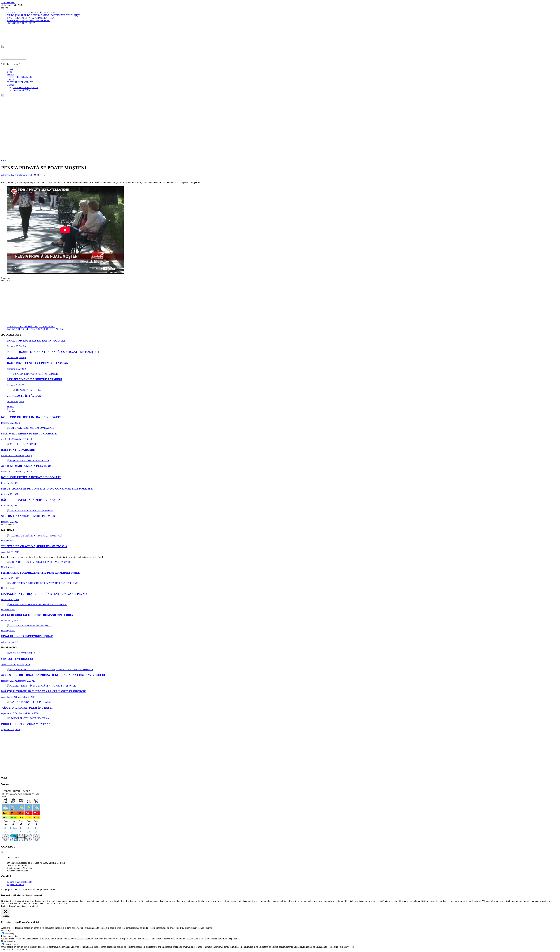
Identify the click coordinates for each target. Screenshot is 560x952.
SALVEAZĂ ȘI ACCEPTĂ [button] (14, 949)
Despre (10, 74)
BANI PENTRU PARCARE (18, 449)
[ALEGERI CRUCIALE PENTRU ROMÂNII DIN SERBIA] (37, 604)
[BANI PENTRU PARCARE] (22, 444)
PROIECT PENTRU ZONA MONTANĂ (26, 723)
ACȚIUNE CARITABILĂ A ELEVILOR (26, 466)
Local (9, 71)
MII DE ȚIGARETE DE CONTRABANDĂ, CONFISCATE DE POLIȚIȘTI (43, 15)
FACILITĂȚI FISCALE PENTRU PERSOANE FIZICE (35, 329)
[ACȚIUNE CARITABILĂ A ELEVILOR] (28, 460)
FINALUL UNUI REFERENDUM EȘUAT (27, 636)
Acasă (10, 69)
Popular (10, 406)
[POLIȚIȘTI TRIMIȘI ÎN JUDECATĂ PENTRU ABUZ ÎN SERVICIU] (42, 685)
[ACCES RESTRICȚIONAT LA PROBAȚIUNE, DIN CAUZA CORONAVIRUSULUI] (50, 669)
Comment (11, 411)
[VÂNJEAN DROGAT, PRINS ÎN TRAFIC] (29, 702)
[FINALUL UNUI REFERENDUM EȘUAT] (29, 625)
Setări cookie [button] (14, 903)
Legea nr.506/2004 (21, 90)
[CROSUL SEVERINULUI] (21, 653)
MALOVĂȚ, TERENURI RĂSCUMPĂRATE (29, 433)
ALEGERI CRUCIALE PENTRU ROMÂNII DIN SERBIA (37, 614)
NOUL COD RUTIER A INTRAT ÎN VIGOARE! (31, 12)
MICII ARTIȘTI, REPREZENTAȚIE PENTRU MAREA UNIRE (40, 572)
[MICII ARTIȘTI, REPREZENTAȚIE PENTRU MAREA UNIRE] (39, 562)
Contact (10, 79)
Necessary (9, 933)
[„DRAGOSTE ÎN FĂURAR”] (28, 390)
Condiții (10, 85)
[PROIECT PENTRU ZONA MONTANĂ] (28, 718)
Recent (10, 409)
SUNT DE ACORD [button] (33, 903)
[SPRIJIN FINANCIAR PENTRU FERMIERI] (35, 374)
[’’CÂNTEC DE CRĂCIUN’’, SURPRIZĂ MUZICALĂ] (35, 535)
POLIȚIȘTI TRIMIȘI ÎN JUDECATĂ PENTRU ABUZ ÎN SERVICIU (43, 691)
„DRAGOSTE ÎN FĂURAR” (21, 23)
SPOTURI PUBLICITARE (20, 82)
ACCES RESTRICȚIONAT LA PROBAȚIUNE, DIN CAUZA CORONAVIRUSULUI (53, 675)
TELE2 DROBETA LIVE (19, 77)
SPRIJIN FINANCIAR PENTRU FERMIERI (28, 20)
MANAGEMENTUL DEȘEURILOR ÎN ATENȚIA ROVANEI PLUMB (44, 593)
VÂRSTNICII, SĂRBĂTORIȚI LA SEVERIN (31, 326)
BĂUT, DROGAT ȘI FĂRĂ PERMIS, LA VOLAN (31, 18)
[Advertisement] (280, 302)
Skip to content (8, 2)
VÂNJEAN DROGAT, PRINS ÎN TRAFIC (27, 707)
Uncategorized (8, 540)
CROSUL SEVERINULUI (17, 658)
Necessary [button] (6, 930)
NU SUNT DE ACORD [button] (58, 903)
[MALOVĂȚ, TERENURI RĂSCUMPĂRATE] (30, 428)
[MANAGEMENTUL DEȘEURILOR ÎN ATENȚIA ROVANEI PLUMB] (42, 583)
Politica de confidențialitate (25, 87)
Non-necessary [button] (8, 941)
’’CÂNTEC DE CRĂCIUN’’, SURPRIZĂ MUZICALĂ (34, 546)
